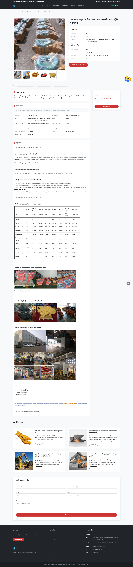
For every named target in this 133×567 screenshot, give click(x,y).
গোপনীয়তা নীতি (51, 556)
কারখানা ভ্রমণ (65, 5)
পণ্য (47, 5)
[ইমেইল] (128, 283)
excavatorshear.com (97, 534)
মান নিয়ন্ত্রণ (73, 5)
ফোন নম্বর (17, 492)
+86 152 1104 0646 (106, 98)
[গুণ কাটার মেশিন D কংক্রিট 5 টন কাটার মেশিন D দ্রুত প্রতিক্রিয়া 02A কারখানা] (24, 438)
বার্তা (17, 500)
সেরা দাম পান (39, 444)
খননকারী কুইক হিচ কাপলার (24, 11)
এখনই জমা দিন (66, 515)
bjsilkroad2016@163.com (114, 1)
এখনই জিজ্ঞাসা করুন (106, 106)
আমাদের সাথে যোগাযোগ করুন (54, 548)
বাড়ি (42, 5)
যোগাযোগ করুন (81, 5)
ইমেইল (68, 492)
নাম (17, 484)
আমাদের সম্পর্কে (56, 5)
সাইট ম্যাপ (51, 552)
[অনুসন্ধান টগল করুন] (108, 5)
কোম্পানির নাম (69, 484)
